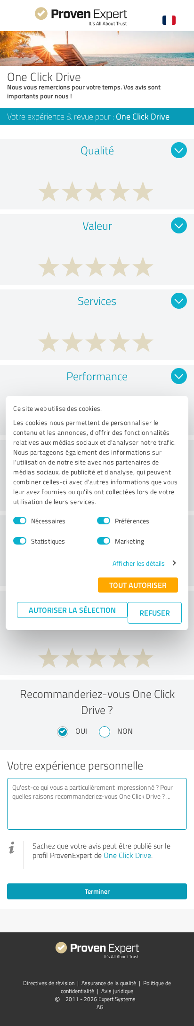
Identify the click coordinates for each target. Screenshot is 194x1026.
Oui (81, 731)
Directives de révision (48, 983)
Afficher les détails (139, 563)
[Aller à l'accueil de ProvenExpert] (81, 24)
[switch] (103, 520)
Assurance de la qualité (108, 983)
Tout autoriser (138, 584)
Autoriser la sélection (72, 609)
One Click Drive (127, 855)
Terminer (97, 891)
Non (125, 731)
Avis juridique (117, 991)
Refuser (154, 612)
